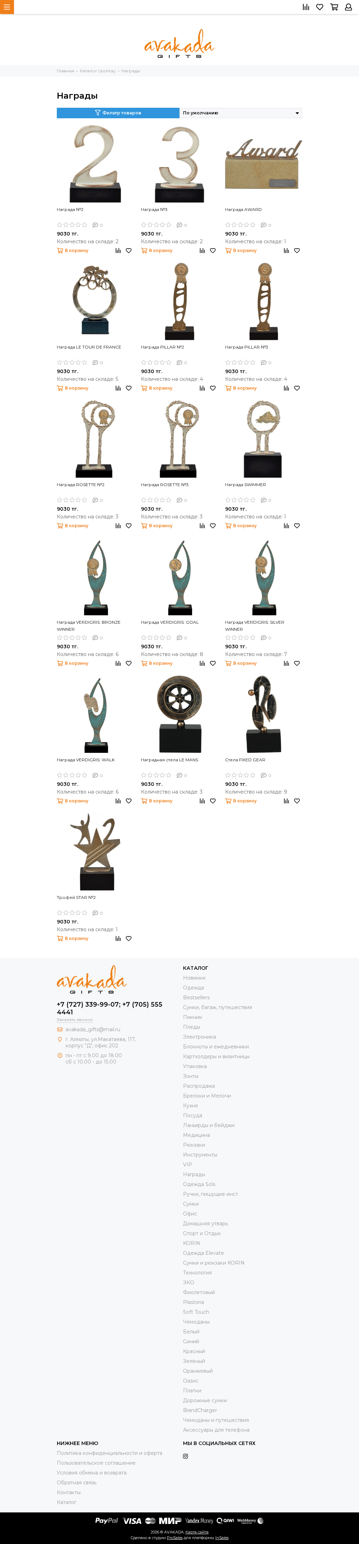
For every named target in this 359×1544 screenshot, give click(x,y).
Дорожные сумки (205, 1400)
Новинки (194, 978)
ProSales (175, 1537)
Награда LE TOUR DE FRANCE (89, 347)
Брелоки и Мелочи (207, 1096)
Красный (194, 1351)
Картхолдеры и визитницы (216, 1056)
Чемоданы (196, 1322)
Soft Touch (196, 1312)
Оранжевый (198, 1371)
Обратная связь (76, 1482)
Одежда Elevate (203, 1253)
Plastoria (193, 1302)
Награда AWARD (243, 209)
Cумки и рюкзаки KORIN (214, 1263)
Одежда (193, 988)
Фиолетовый (199, 1292)
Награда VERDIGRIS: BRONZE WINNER (89, 625)
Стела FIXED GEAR (245, 759)
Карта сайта (197, 1532)
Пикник (192, 1017)
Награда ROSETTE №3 (165, 484)
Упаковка (195, 1066)
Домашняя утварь (205, 1223)
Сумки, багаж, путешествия (217, 1007)
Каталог (66, 1502)
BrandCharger (200, 1410)
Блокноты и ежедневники (216, 1046)
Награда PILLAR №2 (162, 347)
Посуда (192, 1115)
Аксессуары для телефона (216, 1430)
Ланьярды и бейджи (209, 1125)
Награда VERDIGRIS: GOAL (170, 622)
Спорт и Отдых (202, 1233)
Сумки (191, 1204)
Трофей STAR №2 (76, 897)
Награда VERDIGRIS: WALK (86, 759)
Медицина (196, 1135)
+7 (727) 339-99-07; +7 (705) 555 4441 (109, 1008)
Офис (190, 1214)
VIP (187, 1164)
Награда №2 (70, 209)
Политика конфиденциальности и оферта (109, 1453)
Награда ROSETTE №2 (80, 484)
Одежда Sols (199, 1184)
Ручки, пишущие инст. (211, 1194)
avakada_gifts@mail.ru (93, 1029)
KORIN (191, 1243)
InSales (222, 1537)
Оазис (190, 1381)
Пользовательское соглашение (96, 1463)
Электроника (199, 1037)
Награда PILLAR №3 (246, 347)
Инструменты (200, 1155)
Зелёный (194, 1361)
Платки (192, 1390)
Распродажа (199, 1086)
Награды (194, 1174)
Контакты (69, 1492)
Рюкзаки (194, 1145)
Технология (197, 1273)
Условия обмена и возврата (92, 1473)
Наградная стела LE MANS (169, 759)
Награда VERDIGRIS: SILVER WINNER (254, 625)
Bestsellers (196, 997)
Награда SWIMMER (245, 484)
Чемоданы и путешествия (216, 1420)
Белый (191, 1331)
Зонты (190, 1076)
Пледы (191, 1027)
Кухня (190, 1105)
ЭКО (188, 1282)
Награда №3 (154, 209)
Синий (191, 1341)
